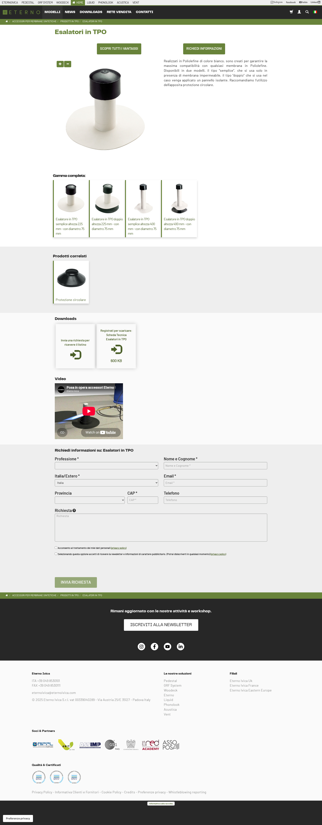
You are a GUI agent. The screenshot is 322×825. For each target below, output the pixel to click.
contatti (144, 12)
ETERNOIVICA (10, 2)
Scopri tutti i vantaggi (119, 48)
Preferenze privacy (152, 792)
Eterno (169, 695)
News (70, 12)
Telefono (171, 493)
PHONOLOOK (105, 2)
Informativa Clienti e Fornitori (77, 792)
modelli (52, 12)
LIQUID (90, 2)
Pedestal (170, 681)
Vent (167, 714)
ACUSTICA (123, 2)
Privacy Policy (42, 792)
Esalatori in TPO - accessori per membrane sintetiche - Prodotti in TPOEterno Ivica (21, 12)
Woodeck (170, 690)
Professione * (67, 459)
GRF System (172, 685)
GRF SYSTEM (45, 2)
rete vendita (119, 12)
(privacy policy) (118, 548)
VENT (135, 2)
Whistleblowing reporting (187, 792)
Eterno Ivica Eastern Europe (251, 690)
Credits (129, 792)
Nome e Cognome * (181, 459)
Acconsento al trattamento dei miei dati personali (91, 548)
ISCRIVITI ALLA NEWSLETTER (161, 625)
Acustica (170, 709)
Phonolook (171, 705)
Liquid (168, 700)
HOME (79, 2)
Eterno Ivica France (244, 685)
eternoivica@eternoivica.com (54, 693)
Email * (170, 476)
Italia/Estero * (67, 476)
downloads (91, 12)
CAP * (132, 493)
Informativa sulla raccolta (161, 803)
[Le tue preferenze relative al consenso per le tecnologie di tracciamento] (18, 818)
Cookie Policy (111, 792)
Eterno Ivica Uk (241, 681)
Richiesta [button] (63, 511)
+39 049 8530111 (49, 685)
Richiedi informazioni (204, 48)
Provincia (63, 493)
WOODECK (62, 2)
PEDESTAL (28, 2)
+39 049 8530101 (48, 681)
